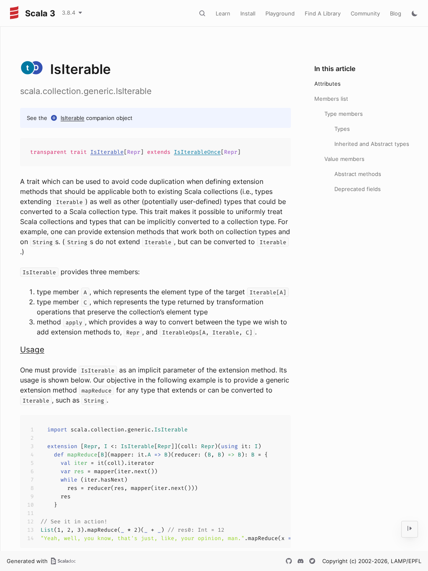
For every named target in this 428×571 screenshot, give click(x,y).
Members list (331, 98)
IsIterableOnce (197, 151)
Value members (344, 158)
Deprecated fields (357, 189)
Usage (32, 349)
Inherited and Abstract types (371, 143)
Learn (223, 13)
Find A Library (323, 13)
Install (247, 13)
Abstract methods (357, 174)
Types (342, 128)
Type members (343, 113)
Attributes (327, 83)
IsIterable (72, 118)
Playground (280, 13)
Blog (395, 13)
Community (365, 13)
